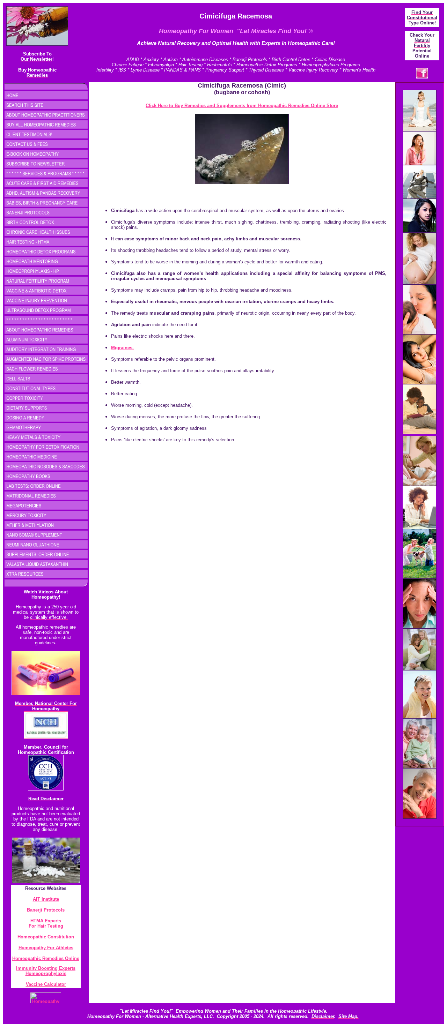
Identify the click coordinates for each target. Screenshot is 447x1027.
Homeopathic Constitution (45, 936)
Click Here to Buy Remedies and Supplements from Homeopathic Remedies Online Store (242, 105)
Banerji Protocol (44, 910)
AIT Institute (46, 899)
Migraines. (122, 347)
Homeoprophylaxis (45, 973)
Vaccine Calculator (46, 984)
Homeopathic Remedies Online (45, 958)
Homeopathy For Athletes (46, 947)
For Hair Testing (46, 926)
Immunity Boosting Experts (45, 968)
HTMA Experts (45, 920)
